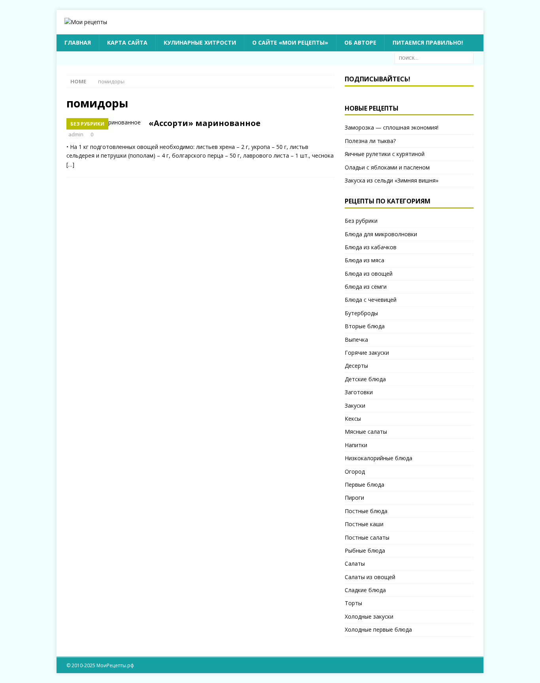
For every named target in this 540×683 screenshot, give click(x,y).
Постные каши (364, 524)
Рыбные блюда (365, 550)
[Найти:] (434, 57)
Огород (355, 471)
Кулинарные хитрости (200, 42)
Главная (77, 42)
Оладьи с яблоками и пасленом (387, 167)
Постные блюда (366, 511)
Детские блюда (365, 379)
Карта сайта (127, 42)
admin (75, 134)
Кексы (353, 418)
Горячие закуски (367, 352)
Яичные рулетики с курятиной (385, 154)
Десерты (356, 365)
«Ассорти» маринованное (205, 123)
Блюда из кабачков (371, 247)
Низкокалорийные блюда (378, 458)
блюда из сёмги (366, 286)
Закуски (355, 405)
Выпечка (356, 339)
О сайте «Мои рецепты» (290, 42)
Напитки (356, 445)
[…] (70, 164)
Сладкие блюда (365, 590)
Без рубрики (361, 220)
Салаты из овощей (370, 577)
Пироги (354, 497)
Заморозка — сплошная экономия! (391, 127)
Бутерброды (361, 313)
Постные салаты (367, 537)
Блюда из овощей (369, 273)
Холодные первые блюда (378, 629)
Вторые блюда (365, 326)
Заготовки (359, 392)
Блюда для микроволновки (381, 234)
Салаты (355, 563)
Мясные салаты (366, 431)
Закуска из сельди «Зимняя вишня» (391, 180)
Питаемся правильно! (428, 42)
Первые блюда (364, 484)
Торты (353, 603)
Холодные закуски (369, 616)
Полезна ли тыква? (370, 141)
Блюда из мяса (364, 260)
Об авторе (360, 42)
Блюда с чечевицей (371, 299)
